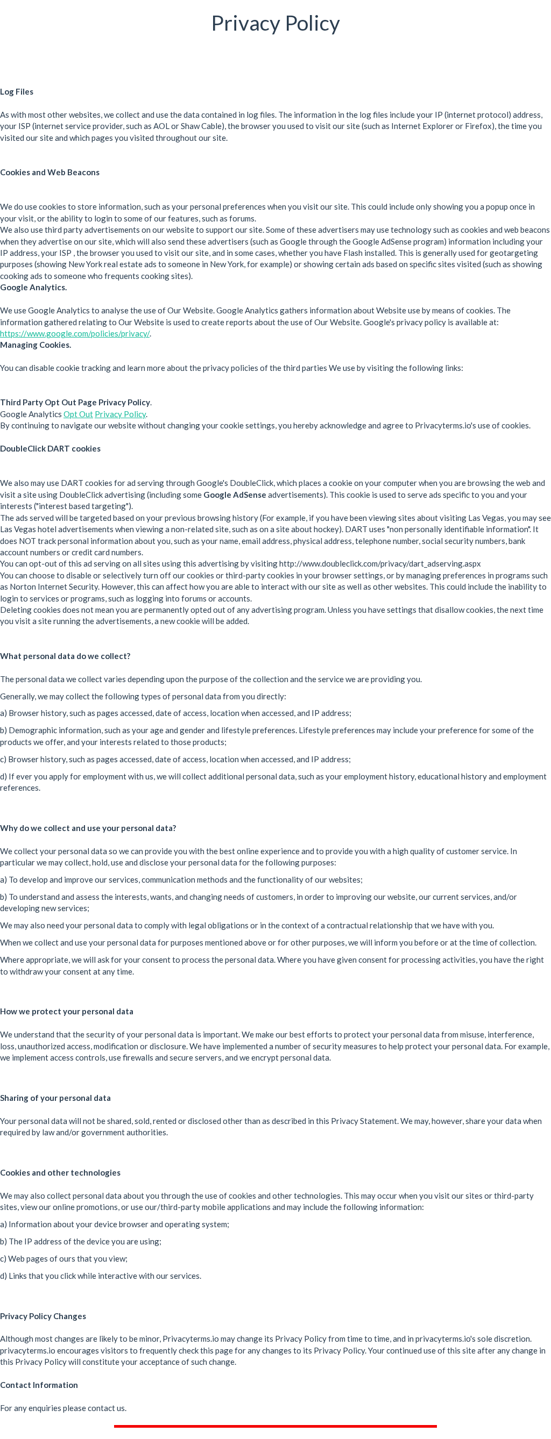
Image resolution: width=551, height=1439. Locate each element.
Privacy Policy (120, 414)
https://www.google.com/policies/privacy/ (75, 333)
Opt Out (78, 414)
